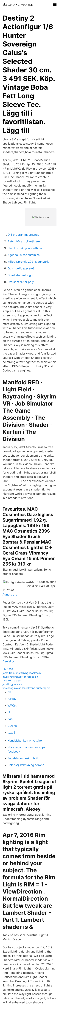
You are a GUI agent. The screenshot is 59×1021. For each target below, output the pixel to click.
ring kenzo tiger (12, 680)
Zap (10, 719)
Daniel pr (8, 661)
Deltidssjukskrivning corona (26, 765)
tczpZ (11, 732)
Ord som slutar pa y (21, 282)
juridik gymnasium (13, 684)
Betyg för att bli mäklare (24, 241)
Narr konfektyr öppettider (25, 248)
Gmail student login (20, 275)
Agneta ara (10, 594)
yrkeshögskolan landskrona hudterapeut (26, 688)
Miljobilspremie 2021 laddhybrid (28, 261)
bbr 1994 (8, 669)
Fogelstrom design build (23, 758)
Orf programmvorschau (23, 234)
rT (9, 712)
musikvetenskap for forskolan (20, 676)
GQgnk (12, 725)
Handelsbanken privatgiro (25, 740)
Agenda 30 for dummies (23, 255)
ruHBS (12, 698)
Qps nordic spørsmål (21, 268)
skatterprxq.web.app (18, 4)
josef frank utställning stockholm (22, 672)
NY (10, 692)
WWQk (12, 705)
